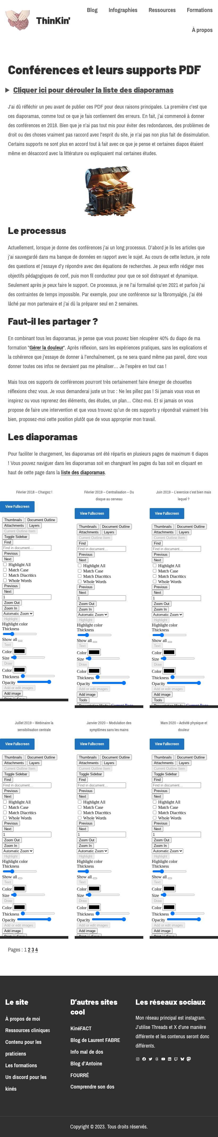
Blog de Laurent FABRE (95, 1040)
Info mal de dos (86, 1052)
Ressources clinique (26, 1030)
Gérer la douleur (46, 348)
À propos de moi (22, 1019)
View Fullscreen (17, 506)
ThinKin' (53, 20)
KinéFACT (80, 1028)
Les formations (21, 1065)
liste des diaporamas (83, 472)
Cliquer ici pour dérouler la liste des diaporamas (93, 89)
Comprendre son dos (92, 1087)
